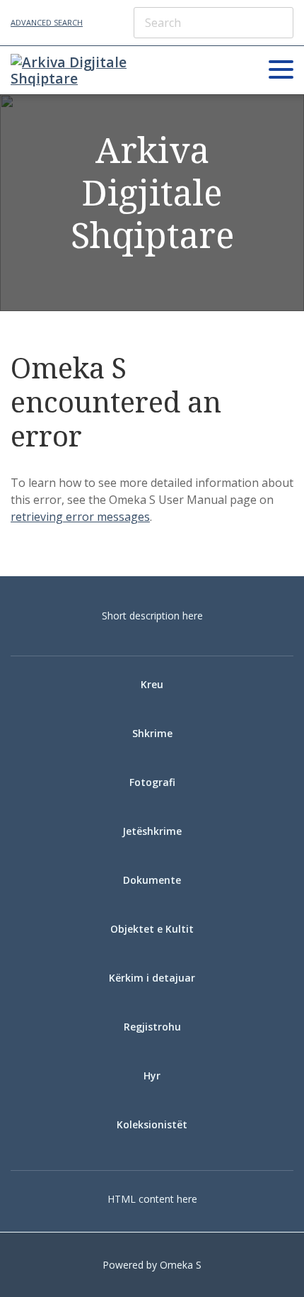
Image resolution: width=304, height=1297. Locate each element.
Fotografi (152, 782)
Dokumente (152, 880)
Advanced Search (47, 22)
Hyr (152, 1075)
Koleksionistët (152, 1124)
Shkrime (152, 733)
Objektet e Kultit (152, 929)
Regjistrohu (152, 1026)
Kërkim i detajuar (152, 977)
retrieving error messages (80, 516)
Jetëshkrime (152, 831)
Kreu (152, 684)
